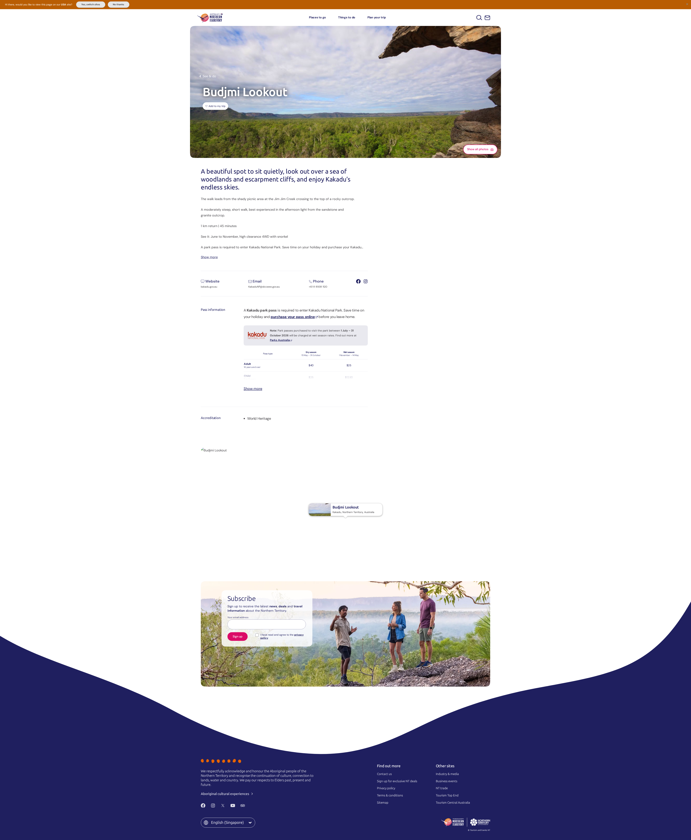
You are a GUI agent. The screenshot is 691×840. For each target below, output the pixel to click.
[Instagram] (213, 805)
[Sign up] (487, 17)
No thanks (118, 4)
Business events (446, 781)
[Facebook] (203, 805)
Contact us (384, 774)
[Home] (210, 17)
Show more (209, 257)
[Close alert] (687, 4)
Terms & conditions (390, 795)
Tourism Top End (447, 795)
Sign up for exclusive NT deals (397, 781)
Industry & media (447, 774)
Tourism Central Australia (453, 802)
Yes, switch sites (90, 4)
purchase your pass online (293, 316)
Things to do (346, 17)
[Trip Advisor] (242, 805)
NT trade (442, 788)
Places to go (317, 17)
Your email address (238, 617)
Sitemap (382, 802)
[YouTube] (233, 805)
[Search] (479, 17)
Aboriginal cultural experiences (225, 794)
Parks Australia (280, 340)
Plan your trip (376, 17)
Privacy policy (386, 788)
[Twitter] (223, 805)
